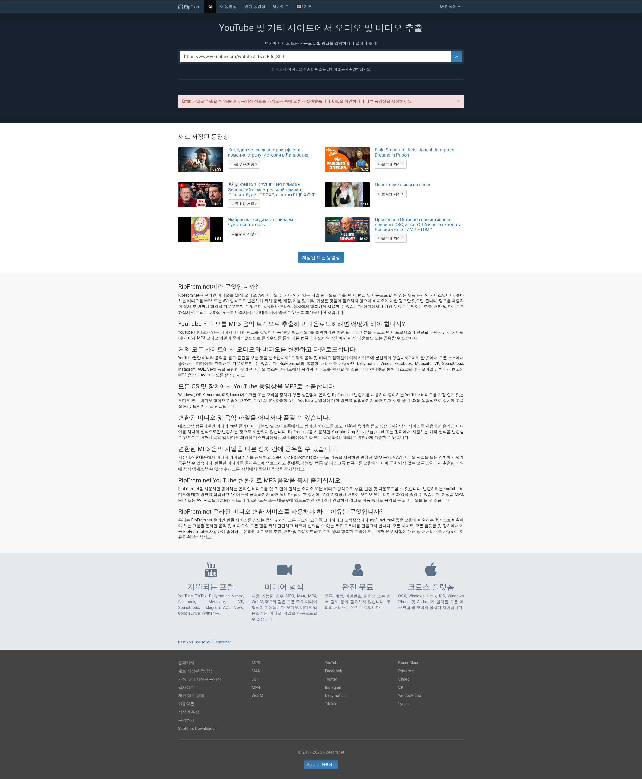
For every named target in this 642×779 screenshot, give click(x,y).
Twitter (331, 679)
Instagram (333, 687)
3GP (255, 679)
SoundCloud (408, 662)
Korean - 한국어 (320, 765)
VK (400, 687)
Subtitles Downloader (197, 728)
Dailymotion (335, 695)
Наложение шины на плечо (403, 184)
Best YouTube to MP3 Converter (204, 642)
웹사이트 (281, 6)
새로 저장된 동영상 (195, 671)
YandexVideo (409, 695)
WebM (257, 695)
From (192, 6)
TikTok (330, 703)
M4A (256, 671)
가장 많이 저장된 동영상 (199, 679)
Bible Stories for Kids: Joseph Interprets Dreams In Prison (414, 152)
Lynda (403, 703)
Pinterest (406, 671)
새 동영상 (228, 6)
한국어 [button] (451, 6)
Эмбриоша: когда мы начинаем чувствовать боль (260, 222)
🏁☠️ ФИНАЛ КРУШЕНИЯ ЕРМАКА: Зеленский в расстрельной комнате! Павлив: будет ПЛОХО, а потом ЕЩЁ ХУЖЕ (272, 189)
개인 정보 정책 (191, 695)
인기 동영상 (254, 6)
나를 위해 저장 (242, 164)
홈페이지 (186, 662)
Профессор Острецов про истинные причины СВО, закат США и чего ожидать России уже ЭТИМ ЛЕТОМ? (417, 224)
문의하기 (186, 720)
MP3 (256, 662)
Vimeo (404, 679)
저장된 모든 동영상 (321, 257)
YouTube (332, 662)
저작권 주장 (188, 712)
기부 (307, 6)
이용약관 (186, 703)
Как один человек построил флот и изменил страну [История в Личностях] (268, 152)
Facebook (333, 671)
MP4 (256, 687)
